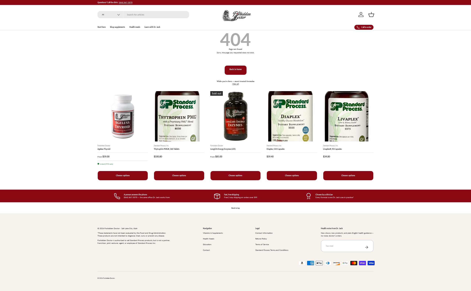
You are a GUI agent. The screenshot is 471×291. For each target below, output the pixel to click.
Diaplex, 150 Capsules (275, 149)
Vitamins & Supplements (213, 233)
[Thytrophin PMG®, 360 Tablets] (179, 116)
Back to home (235, 69)
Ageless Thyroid (104, 149)
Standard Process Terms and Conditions (271, 250)
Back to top (235, 208)
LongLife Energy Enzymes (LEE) (223, 149)
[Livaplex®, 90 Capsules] (348, 116)
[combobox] (143, 14)
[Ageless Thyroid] (123, 116)
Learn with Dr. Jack (152, 27)
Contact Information (264, 233)
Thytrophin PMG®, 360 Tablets (166, 149)
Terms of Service (262, 244)
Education (207, 244)
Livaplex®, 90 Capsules (332, 149)
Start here (102, 27)
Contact (206, 250)
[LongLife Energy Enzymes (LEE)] (235, 116)
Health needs (134, 27)
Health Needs (208, 239)
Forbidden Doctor (109, 278)
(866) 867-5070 (125, 2)
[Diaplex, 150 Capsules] (292, 116)
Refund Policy (261, 239)
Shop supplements (117, 27)
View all (235, 84)
